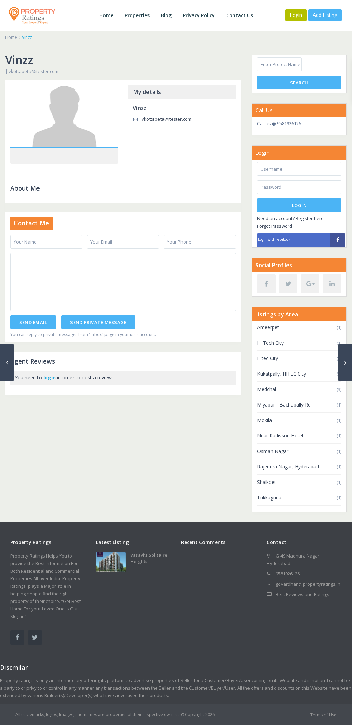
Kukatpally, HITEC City (281, 373)
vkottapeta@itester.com (33, 71)
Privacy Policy (199, 15)
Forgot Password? (275, 226)
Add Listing (325, 15)
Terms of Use (323, 715)
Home (106, 15)
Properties (137, 15)
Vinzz (64, 117)
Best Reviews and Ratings (302, 594)
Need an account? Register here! (291, 218)
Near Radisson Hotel (280, 435)
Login (299, 205)
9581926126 (288, 574)
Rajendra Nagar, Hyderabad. (288, 466)
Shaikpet (266, 482)
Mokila (264, 420)
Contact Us (239, 15)
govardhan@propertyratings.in (308, 584)
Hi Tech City (270, 342)
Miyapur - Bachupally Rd (284, 404)
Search (299, 82)
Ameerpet (268, 327)
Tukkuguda (269, 497)
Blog (166, 15)
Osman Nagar (272, 451)
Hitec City (267, 358)
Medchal (266, 389)
